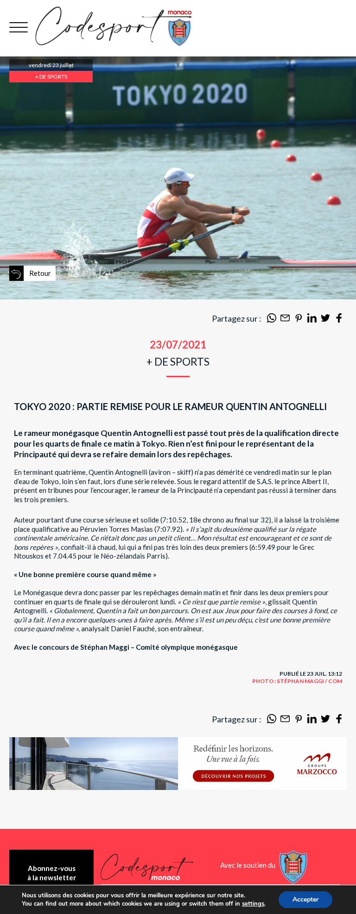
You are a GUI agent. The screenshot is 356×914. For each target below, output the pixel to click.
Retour (40, 273)
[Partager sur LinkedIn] (312, 320)
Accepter (305, 899)
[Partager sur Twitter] (325, 320)
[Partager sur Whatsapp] (271, 320)
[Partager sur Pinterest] (298, 320)
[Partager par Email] (285, 320)
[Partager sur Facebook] (338, 320)
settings (253, 904)
